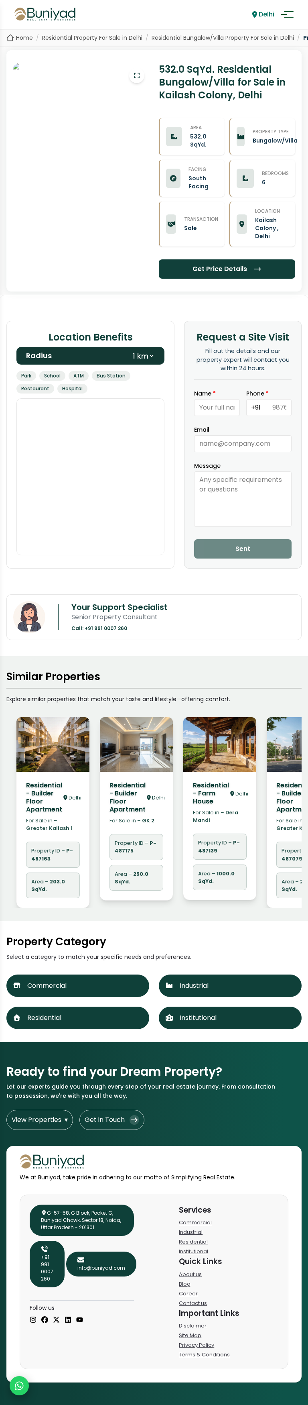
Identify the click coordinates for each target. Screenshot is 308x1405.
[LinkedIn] (68, 1320)
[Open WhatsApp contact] (19, 1385)
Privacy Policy (196, 1345)
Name (205, 393)
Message (207, 466)
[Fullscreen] (136, 75)
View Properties (40, 1119)
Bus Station (111, 375)
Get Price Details (219, 268)
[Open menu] (287, 14)
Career (188, 1293)
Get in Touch (105, 1119)
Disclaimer (193, 1326)
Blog (184, 1284)
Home (24, 38)
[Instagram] (33, 1320)
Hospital (72, 388)
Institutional (193, 1251)
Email (201, 430)
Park (26, 375)
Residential (193, 1242)
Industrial (191, 1232)
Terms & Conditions (204, 1354)
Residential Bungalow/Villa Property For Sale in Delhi (223, 38)
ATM (78, 375)
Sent (242, 548)
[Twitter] (56, 1320)
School (52, 375)
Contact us (193, 1303)
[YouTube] (79, 1320)
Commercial (195, 1222)
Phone (257, 393)
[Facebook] (44, 1320)
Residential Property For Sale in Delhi (92, 38)
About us (190, 1274)
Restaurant (35, 388)
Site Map (190, 1335)
